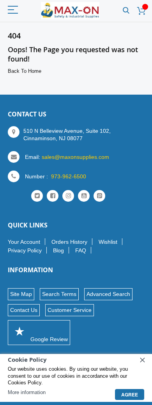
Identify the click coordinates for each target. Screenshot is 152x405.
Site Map (21, 294)
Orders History (69, 242)
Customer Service (70, 310)
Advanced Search (108, 294)
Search (126, 11)
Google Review (48, 339)
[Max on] (70, 10)
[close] (142, 360)
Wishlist (108, 242)
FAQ (80, 250)
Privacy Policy (25, 250)
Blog (58, 250)
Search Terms (59, 294)
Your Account (24, 242)
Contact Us (23, 310)
